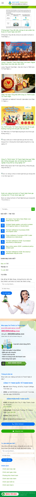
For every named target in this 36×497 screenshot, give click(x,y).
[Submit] (33, 209)
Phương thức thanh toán (10, 475)
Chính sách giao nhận (9, 472)
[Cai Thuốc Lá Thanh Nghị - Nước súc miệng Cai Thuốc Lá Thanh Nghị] (18, 2)
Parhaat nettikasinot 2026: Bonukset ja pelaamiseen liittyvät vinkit (18, 252)
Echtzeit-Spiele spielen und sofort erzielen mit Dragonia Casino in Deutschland (19, 225)
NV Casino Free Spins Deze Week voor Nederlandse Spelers (18, 219)
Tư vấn (3, 270)
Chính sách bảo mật (9, 469)
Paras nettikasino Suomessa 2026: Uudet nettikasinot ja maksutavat (19, 236)
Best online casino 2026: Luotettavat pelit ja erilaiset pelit (19, 247)
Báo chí (3, 263)
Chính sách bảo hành (9, 478)
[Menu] (2, 2)
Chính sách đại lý (8, 485)
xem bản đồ (7, 406)
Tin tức (3, 267)
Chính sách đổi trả (8, 482)
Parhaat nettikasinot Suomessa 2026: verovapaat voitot (17, 230)
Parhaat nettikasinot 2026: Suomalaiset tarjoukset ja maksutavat (18, 241)
